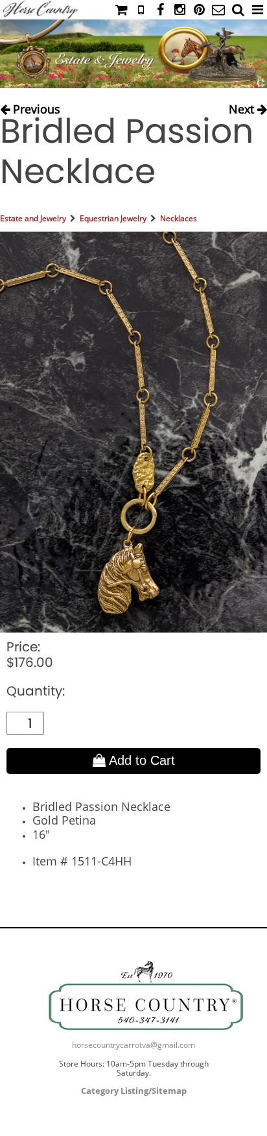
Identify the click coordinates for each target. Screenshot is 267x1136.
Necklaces (178, 218)
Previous (35, 106)
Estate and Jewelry (33, 218)
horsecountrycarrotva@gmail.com (133, 1044)
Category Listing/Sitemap (134, 1090)
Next (243, 106)
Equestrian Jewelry (113, 218)
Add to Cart (140, 760)
